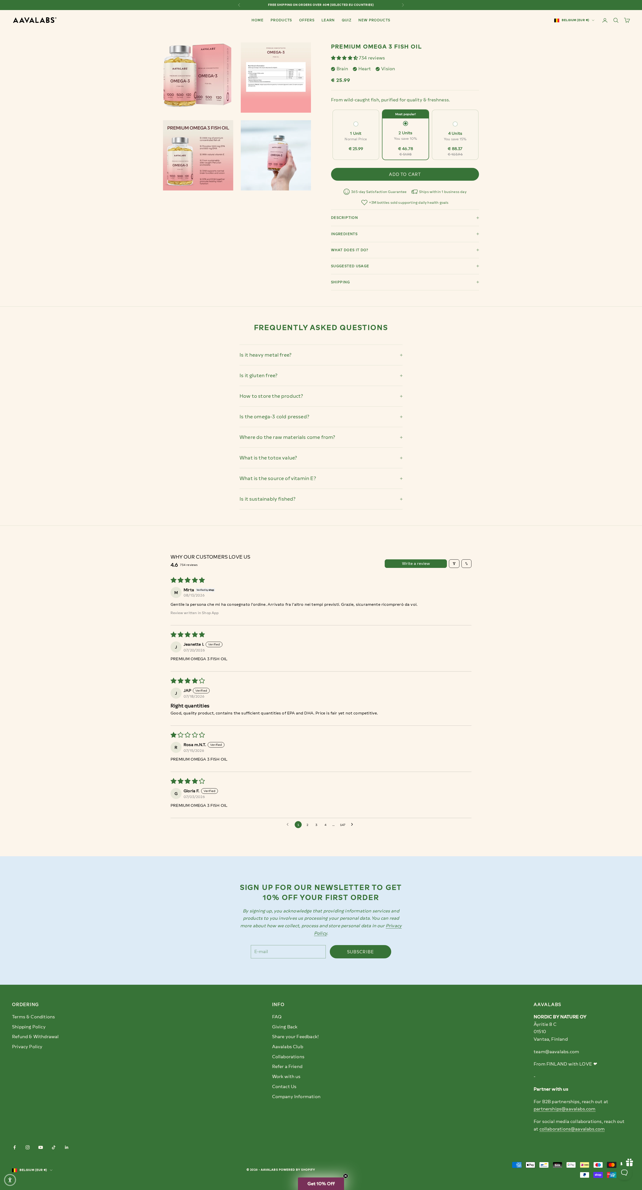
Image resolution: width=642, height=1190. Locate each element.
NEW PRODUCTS (374, 20)
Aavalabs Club (287, 1046)
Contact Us (284, 1086)
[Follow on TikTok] (53, 1147)
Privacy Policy (27, 1046)
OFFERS (306, 20)
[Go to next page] (353, 824)
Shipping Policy (29, 1027)
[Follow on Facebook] (14, 1147)
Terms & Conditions (33, 1017)
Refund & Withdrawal (35, 1036)
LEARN (328, 20)
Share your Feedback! (295, 1036)
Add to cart (405, 174)
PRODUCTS (281, 20)
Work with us (286, 1076)
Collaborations (288, 1057)
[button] (345, 58)
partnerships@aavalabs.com (565, 1109)
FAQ (277, 1017)
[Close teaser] (345, 1175)
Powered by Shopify (297, 1169)
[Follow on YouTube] (40, 1147)
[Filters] (454, 563)
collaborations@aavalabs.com (572, 1129)
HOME (257, 20)
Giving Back (285, 1027)
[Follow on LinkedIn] (66, 1147)
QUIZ (346, 20)
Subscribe (360, 951)
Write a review (416, 563)
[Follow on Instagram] (27, 1147)
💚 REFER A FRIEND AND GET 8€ (321, 5)
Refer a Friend (287, 1066)
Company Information (296, 1096)
